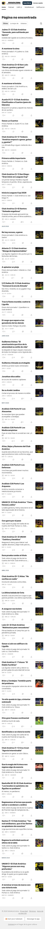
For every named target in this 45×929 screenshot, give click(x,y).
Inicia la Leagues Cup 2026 (14, 193)
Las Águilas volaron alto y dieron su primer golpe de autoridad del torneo (16, 669)
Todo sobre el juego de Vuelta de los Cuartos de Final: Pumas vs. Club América (15, 524)
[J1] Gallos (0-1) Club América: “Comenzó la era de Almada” (16, 284)
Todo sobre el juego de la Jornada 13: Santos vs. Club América (16, 847)
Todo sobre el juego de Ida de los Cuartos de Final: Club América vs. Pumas (14, 559)
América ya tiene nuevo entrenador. (15, 366)
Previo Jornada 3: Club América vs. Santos (15, 236)
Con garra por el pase (11, 521)
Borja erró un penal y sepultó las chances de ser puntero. (17, 109)
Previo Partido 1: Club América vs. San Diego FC (16, 196)
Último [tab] (5, 23)
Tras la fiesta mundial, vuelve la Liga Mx (16, 303)
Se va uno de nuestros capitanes (14, 379)
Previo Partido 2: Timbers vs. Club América (14, 162)
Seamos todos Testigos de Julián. (14, 326)
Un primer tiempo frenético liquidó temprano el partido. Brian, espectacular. (17, 181)
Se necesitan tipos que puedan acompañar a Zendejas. (13, 415)
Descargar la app (33, 919)
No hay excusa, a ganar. (12, 232)
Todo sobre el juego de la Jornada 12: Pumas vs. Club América (16, 891)
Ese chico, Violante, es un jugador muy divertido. (16, 290)
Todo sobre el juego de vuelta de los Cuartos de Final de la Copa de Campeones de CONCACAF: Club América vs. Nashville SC (17, 736)
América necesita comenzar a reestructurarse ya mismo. (13, 490)
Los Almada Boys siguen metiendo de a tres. (16, 146)
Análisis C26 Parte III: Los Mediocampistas (13, 428)
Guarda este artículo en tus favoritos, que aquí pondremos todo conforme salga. (17, 453)
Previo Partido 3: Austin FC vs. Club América (15, 125)
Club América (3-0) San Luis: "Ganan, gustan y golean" (15, 66)
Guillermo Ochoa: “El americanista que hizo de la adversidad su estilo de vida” (15, 344)
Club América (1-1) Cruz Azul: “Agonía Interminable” (15, 749)
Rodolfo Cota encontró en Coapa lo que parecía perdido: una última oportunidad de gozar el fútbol (17, 596)
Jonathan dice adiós (11, 376)
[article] (22, 36)
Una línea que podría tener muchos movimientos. (15, 471)
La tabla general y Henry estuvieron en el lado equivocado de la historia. (17, 509)
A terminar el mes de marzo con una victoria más (16, 886)
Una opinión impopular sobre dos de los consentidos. (17, 687)
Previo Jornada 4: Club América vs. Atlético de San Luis (15, 87)
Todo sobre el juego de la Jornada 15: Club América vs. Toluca (16, 706)
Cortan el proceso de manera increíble (16, 393)
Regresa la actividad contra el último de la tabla (15, 841)
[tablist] (15, 23)
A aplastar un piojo (10, 267)
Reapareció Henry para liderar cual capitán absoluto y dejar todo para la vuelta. (15, 543)
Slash (10, 112)
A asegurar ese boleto (12, 609)
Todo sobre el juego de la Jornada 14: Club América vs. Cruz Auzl (16, 771)
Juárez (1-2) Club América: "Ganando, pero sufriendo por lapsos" (15, 32)
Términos (32, 911)
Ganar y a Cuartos (10, 121)
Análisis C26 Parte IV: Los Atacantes (13, 410)
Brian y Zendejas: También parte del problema (16, 682)
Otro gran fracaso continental (15, 718)
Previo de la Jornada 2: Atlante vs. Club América (16, 271)
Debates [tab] (24, 23)
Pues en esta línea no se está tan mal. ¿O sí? (17, 434)
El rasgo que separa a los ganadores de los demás (13, 321)
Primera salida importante (14, 158)
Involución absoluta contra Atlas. (14, 582)
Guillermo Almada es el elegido (16, 363)
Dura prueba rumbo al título (14, 555)
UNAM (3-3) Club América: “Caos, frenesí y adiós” (17, 503)
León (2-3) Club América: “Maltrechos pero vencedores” (16, 626)
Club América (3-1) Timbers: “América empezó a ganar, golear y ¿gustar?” (17, 139)
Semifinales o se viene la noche (16, 732)
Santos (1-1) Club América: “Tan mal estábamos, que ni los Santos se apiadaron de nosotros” (17, 823)
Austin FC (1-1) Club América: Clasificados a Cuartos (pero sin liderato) (16, 102)
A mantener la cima (10, 48)
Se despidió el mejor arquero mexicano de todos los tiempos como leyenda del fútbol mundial (16, 351)
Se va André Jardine (11, 390)
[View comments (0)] (13, 43)
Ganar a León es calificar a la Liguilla (14, 645)
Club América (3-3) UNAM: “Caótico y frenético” (14, 538)
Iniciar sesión (38, 3)
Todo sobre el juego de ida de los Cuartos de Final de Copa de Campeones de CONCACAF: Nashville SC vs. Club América (17, 809)
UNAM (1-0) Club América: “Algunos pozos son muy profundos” (14, 866)
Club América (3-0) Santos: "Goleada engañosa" (14, 210)
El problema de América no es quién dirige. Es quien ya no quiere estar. (15, 873)
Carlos (13, 56)
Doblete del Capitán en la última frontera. (17, 38)
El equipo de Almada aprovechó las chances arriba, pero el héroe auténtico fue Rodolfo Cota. (16, 215)
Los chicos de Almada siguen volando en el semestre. (17, 71)
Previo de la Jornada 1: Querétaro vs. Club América (15, 308)
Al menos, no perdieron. (11, 791)
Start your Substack (14, 919)
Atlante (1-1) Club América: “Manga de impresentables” (14, 249)
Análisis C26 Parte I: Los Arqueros (13, 485)
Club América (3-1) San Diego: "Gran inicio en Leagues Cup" (15, 175)
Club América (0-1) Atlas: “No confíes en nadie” (15, 577)
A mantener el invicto (11, 83)
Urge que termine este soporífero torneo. (17, 829)
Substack (11, 924)
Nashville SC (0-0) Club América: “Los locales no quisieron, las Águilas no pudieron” (17, 786)
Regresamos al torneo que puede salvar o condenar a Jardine (17, 803)
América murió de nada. (11, 721)
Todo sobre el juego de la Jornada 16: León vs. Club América (16, 650)
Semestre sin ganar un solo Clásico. (15, 753)
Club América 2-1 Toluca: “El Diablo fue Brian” (15, 663)
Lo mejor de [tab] (14, 23)
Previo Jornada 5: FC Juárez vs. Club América (15, 52)
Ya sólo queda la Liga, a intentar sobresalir (16, 700)
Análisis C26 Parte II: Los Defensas (13, 466)
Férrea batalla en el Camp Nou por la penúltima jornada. (15, 631)
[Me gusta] (3, 278)
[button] (3, 7)
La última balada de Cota (13, 593)
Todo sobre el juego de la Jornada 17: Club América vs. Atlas (16, 613)
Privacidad (24, 911)
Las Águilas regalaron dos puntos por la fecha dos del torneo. (17, 255)
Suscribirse (27, 3)
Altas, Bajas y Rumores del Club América (16, 447)
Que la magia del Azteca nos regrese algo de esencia (15, 765)
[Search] (41, 23)
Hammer (10, 40)
